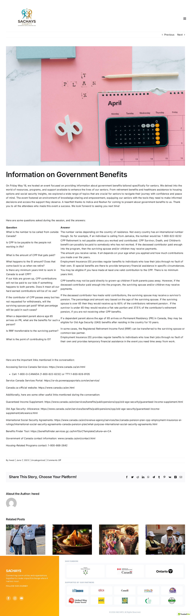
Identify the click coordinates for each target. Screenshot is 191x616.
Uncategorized (38, 460)
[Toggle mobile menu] (185, 18)
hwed (11, 460)
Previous (169, 34)
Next (180, 34)
